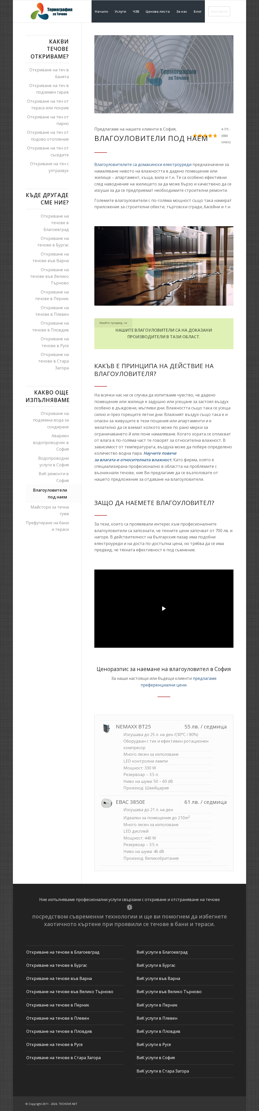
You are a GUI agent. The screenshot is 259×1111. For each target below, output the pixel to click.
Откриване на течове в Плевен (52, 311)
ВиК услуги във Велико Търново (169, 991)
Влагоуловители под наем (50, 493)
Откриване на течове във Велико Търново (49, 276)
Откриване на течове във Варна (50, 257)
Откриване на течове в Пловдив (50, 326)
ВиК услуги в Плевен (157, 1018)
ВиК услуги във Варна (158, 978)
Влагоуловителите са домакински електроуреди (142, 164)
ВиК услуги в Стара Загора (163, 1071)
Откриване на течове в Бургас (53, 242)
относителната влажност (145, 460)
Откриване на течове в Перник (52, 295)
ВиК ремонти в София (54, 477)
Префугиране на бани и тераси (47, 526)
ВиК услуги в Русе (154, 1044)
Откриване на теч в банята (49, 73)
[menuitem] (101, 11)
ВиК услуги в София (156, 1057)
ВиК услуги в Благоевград (162, 952)
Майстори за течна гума (50, 510)
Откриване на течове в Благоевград (55, 222)
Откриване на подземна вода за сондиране (51, 420)
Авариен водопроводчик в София (51, 442)
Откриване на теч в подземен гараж (49, 89)
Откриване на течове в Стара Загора (53, 361)
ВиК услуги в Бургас (156, 965)
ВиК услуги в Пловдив (158, 1031)
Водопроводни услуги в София (53, 461)
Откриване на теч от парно (48, 120)
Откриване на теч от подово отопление (48, 136)
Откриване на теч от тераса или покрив (48, 104)
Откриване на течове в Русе (55, 342)
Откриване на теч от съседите (48, 151)
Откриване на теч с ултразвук (49, 167)
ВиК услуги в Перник (157, 1005)
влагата (107, 460)
